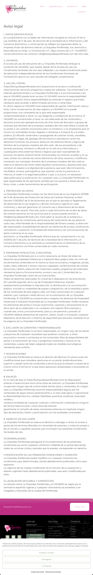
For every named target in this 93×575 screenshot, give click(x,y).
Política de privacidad (53, 572)
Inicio (42, 6)
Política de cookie (37, 572)
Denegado (46, 559)
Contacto (82, 12)
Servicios (71, 6)
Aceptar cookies (46, 553)
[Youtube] (13, 537)
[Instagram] (19, 537)
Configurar (46, 566)
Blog (84, 6)
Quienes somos (55, 6)
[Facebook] (7, 537)
